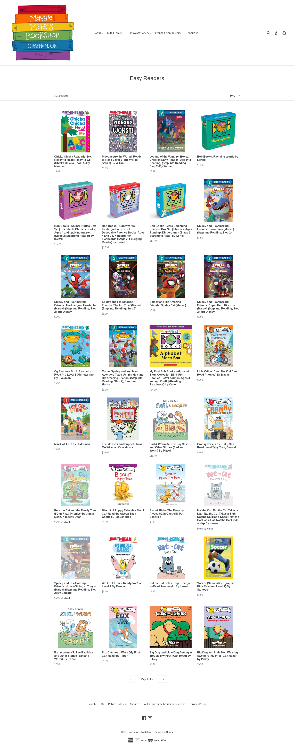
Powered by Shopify (164, 732)
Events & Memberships (170, 32)
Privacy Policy (198, 704)
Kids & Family (116, 32)
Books (99, 32)
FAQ (102, 704)
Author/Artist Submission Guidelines (165, 704)
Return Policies (117, 704)
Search (92, 704)
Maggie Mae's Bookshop (140, 732)
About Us (195, 32)
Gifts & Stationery (140, 32)
